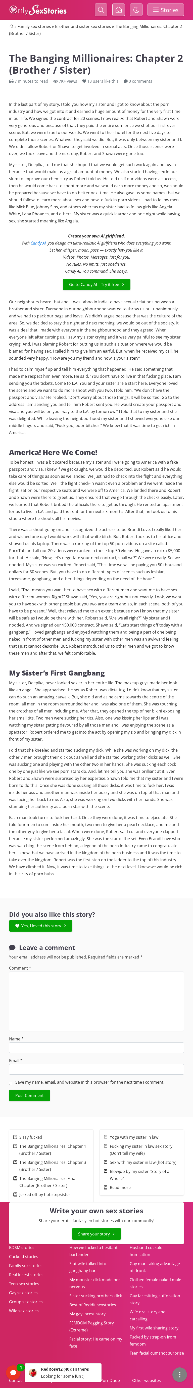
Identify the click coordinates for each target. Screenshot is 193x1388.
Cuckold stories (23, 1256)
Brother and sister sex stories (83, 26)
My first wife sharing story (154, 1328)
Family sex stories (34, 26)
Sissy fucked (30, 1137)
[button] (54, 1372)
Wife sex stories (24, 1311)
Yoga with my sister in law (134, 1137)
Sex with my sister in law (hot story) (143, 1162)
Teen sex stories (24, 1283)
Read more (120, 1187)
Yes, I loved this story (41, 926)
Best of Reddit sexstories (92, 1305)
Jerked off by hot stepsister (44, 1194)
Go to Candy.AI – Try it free (94, 284)
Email (16, 1060)
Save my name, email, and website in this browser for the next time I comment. (89, 1082)
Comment (20, 968)
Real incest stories (26, 1274)
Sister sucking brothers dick (95, 1296)
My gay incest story (87, 1314)
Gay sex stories (23, 1293)
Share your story (94, 1234)
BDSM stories (21, 1247)
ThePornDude (106, 1380)
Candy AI (38, 243)
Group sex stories (26, 1302)
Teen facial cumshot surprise (157, 1353)
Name (16, 1039)
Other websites (146, 1380)
